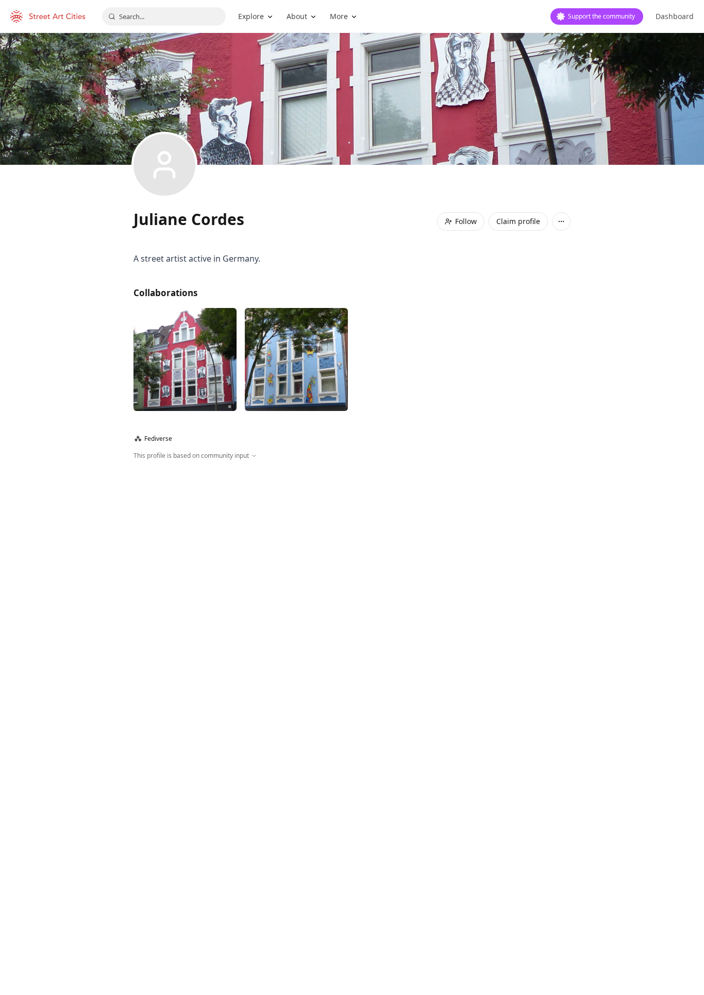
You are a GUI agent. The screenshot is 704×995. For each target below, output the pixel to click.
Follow (466, 221)
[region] (352, 571)
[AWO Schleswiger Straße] (185, 359)
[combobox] (164, 16)
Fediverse (153, 438)
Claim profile (518, 221)
